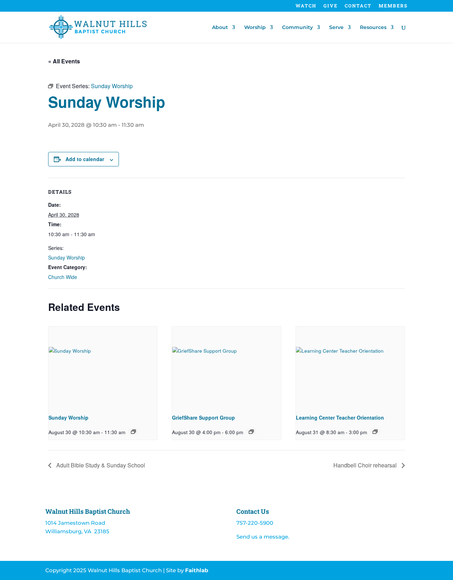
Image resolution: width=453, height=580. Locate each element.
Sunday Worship (66, 257)
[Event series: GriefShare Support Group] (251, 432)
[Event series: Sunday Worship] (133, 432)
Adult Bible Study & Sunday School (100, 465)
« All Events (64, 61)
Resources (373, 27)
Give (330, 6)
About (220, 27)
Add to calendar (84, 159)
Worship (255, 27)
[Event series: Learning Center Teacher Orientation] (375, 432)
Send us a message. (262, 536)
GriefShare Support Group (203, 417)
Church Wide (62, 276)
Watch (306, 6)
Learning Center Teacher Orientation (340, 417)
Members (393, 6)
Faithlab (196, 570)
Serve (336, 27)
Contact (358, 6)
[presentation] (102, 367)
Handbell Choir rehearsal (365, 465)
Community (297, 27)
